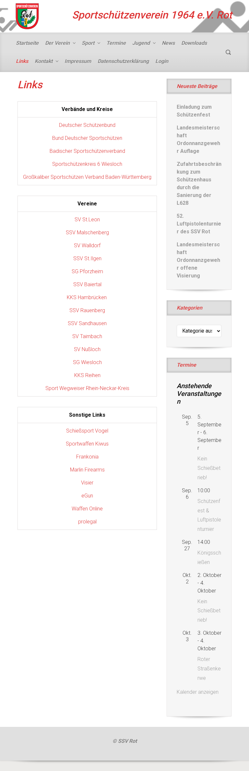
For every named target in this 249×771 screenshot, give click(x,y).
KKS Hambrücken (87, 297)
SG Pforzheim (87, 271)
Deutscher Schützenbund (87, 125)
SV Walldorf (87, 245)
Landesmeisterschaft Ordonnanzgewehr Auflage (198, 139)
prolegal (87, 522)
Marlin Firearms (87, 470)
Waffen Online (87, 509)
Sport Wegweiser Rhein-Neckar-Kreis (87, 388)
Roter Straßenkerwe (209, 668)
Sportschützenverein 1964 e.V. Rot (152, 15)
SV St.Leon (87, 219)
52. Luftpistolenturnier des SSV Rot (199, 224)
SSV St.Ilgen (87, 258)
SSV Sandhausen (87, 323)
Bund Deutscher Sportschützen (87, 138)
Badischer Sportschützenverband (87, 151)
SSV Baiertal (87, 284)
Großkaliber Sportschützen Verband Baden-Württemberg (87, 177)
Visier (87, 483)
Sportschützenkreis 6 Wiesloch (87, 164)
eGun (87, 496)
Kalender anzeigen (198, 692)
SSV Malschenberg (87, 232)
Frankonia (87, 457)
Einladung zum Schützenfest (194, 111)
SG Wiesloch (87, 362)
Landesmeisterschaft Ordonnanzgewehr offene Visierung (198, 260)
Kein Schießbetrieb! (208, 468)
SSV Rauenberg (87, 310)
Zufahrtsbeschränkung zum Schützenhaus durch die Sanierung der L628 (199, 183)
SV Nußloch (87, 349)
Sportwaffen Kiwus (87, 444)
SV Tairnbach (87, 336)
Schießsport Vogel (87, 431)
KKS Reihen (87, 375)
